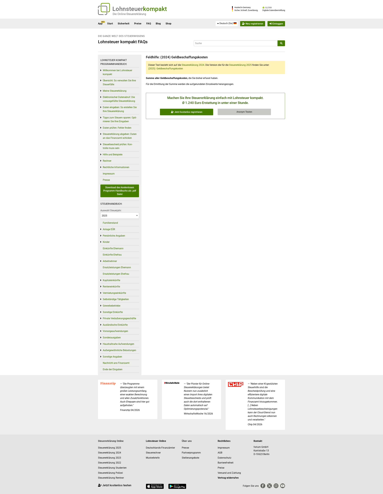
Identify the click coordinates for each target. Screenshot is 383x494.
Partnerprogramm (191, 452)
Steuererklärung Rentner (111, 477)
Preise (138, 23)
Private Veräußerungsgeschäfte (119, 318)
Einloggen (277, 23)
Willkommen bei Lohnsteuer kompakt (117, 72)
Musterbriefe (152, 457)
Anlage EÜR (109, 229)
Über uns (187, 441)
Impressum (109, 173)
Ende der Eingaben (112, 369)
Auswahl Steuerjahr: (110, 210)
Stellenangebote (190, 457)
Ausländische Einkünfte (115, 324)
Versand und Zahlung (229, 472)
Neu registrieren (254, 23)
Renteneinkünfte (111, 286)
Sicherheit (123, 23)
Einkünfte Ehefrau (112, 254)
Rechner (107, 160)
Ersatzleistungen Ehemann (117, 267)
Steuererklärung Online (111, 441)
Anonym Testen (244, 111)
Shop (168, 23)
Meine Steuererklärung (114, 90)
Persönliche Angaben (114, 235)
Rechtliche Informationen (116, 167)
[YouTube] (282, 485)
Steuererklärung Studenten (112, 467)
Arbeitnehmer (110, 261)
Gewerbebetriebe (111, 305)
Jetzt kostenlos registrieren (188, 112)
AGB (220, 452)
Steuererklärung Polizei (110, 472)
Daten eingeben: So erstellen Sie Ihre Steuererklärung (120, 109)
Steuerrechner (153, 452)
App (100, 23)
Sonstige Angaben (112, 356)
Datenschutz (224, 457)
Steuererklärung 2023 (109, 457)
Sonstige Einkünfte (113, 312)
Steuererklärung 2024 (193, 65)
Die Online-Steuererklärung (129, 14)
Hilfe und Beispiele (112, 154)
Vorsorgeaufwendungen (115, 331)
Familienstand (110, 222)
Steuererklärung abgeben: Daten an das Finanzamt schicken (120, 136)
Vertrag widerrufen (228, 477)
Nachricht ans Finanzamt (116, 363)
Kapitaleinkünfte (111, 280)
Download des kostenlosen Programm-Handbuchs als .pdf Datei (119, 191)
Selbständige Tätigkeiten (116, 299)
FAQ (148, 23)
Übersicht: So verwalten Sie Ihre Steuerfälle (119, 82)
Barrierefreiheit (226, 462)
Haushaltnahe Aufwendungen (118, 344)
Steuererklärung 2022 (109, 462)
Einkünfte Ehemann (113, 248)
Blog (158, 23)
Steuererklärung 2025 (240, 65)
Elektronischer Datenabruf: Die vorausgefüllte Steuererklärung (119, 99)
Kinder (106, 242)
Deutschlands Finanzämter (160, 447)
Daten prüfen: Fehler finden (117, 127)
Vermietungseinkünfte (114, 293)
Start (110, 23)
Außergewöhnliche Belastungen (119, 350)
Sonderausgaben (112, 337)
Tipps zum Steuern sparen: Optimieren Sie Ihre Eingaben (120, 119)
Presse (106, 180)
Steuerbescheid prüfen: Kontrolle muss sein (117, 146)
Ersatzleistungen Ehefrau (116, 273)
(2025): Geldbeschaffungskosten (165, 68)
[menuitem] (227, 23)
